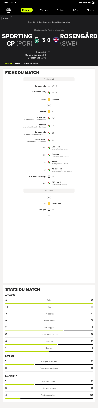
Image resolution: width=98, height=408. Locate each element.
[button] (89, 10)
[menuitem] (28, 10)
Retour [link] (8, 18)
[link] (27, 10)
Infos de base (31, 63)
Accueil (8, 63)
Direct (18, 63)
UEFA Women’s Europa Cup (8, 10)
